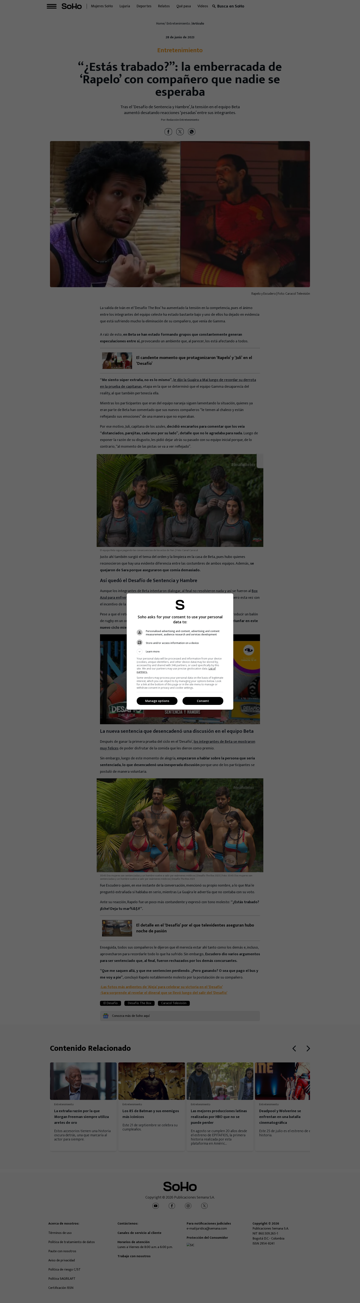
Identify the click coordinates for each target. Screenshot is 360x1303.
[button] (180, 652)
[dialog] (180, 651)
